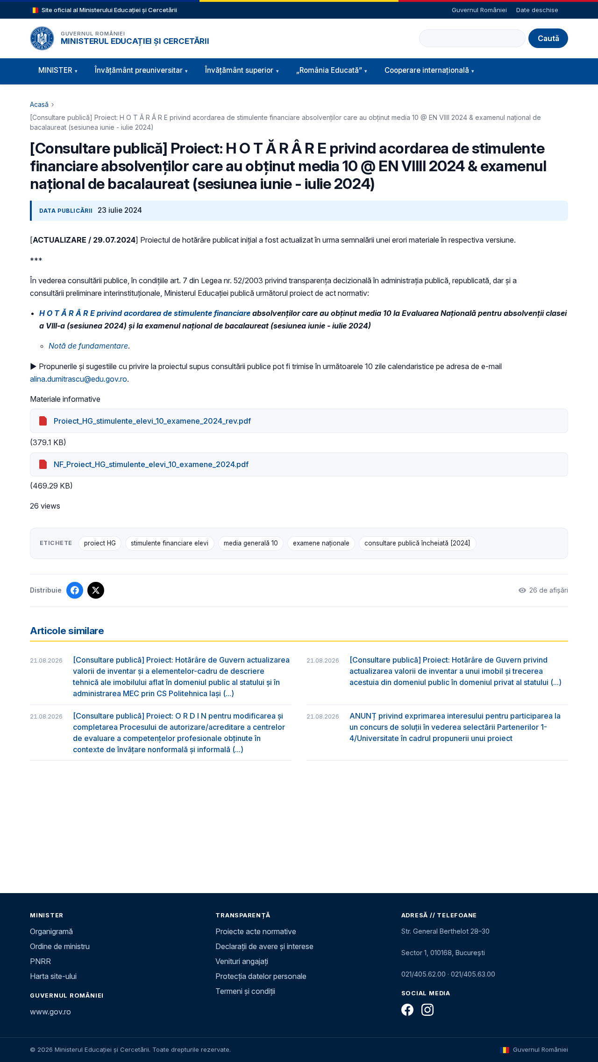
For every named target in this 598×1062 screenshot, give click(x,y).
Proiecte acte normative (255, 931)
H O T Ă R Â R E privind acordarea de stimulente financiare (144, 313)
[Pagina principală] (42, 38)
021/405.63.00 (473, 974)
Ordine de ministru (60, 946)
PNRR (40, 961)
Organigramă (51, 931)
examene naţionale (321, 543)
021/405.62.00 (423, 974)
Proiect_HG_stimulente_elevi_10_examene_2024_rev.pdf (152, 421)
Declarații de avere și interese (264, 946)
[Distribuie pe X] (95, 590)
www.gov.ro (50, 1011)
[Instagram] (427, 1010)
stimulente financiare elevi (169, 543)
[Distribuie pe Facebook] (74, 590)
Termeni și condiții (245, 991)
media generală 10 (251, 543)
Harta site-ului (53, 976)
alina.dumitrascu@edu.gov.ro (78, 379)
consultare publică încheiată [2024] (417, 543)
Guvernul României (479, 10)
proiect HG (100, 543)
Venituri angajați (241, 961)
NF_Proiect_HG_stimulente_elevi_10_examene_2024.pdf (151, 464)
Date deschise (537, 10)
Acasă (39, 104)
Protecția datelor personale (260, 976)
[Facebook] (407, 1010)
